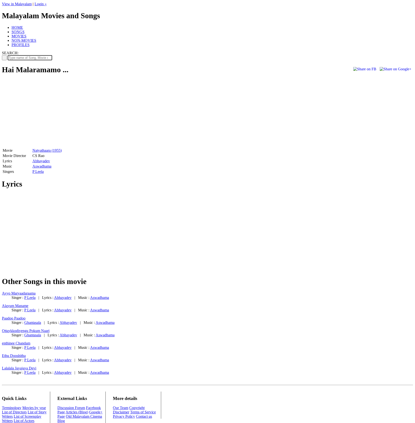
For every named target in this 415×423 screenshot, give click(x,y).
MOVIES (19, 36)
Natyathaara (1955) (47, 150)
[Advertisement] (42, 113)
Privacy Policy (124, 416)
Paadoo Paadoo (13, 318)
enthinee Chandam (16, 343)
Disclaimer (121, 412)
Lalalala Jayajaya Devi (19, 368)
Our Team (120, 408)
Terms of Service (143, 412)
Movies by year (34, 408)
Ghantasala (32, 322)
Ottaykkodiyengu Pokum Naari (25, 331)
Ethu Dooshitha (14, 356)
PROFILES (21, 45)
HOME (17, 27)
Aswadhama (41, 166)
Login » (41, 4)
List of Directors (14, 412)
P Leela (38, 171)
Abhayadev (41, 161)
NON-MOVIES (24, 40)
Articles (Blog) (77, 412)
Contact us (144, 416)
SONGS (18, 32)
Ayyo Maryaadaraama (19, 293)
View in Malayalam (17, 4)
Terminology (11, 408)
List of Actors (24, 421)
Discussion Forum (71, 408)
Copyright (137, 408)
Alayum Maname (15, 306)
